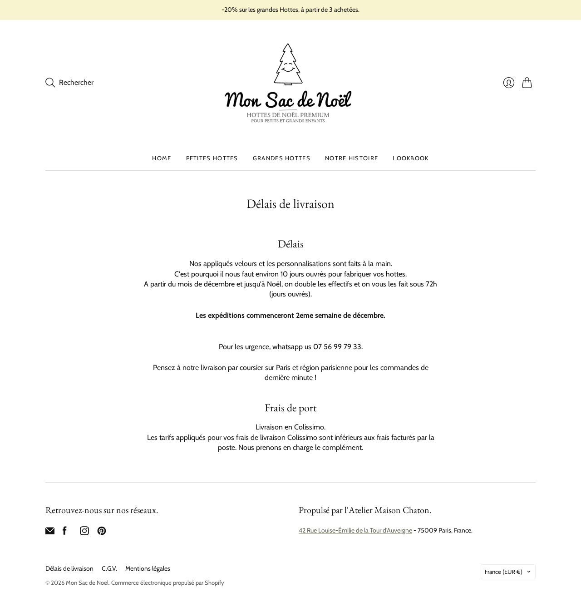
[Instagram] (84, 532)
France (503, 571)
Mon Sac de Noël (87, 582)
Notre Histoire (351, 158)
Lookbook (410, 158)
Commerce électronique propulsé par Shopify (167, 582)
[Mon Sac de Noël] (290, 83)
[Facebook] (65, 532)
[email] (49, 532)
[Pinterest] (101, 532)
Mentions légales (147, 568)
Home (161, 158)
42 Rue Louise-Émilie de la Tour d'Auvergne (355, 530)
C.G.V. (109, 568)
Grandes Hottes (281, 158)
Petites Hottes (212, 158)
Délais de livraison (69, 568)
